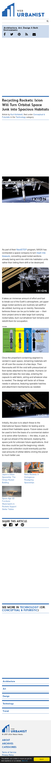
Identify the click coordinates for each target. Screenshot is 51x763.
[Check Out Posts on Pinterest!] (19, 34)
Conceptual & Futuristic (20, 610)
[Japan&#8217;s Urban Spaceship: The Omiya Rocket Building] (11, 467)
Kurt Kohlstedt (16, 114)
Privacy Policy (8, 755)
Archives (7, 743)
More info (25, 761)
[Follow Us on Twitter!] (11, 34)
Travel (6, 711)
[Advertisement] (25, 66)
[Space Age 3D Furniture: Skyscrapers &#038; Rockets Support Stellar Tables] (11, 491)
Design (26, 27)
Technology (21, 117)
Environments (11, 30)
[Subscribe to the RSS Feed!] (26, 34)
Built (35, 27)
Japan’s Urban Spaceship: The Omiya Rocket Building (9, 478)
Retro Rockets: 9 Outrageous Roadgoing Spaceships (31, 478)
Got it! (42, 759)
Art (20, 27)
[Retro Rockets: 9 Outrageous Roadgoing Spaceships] (34, 467)
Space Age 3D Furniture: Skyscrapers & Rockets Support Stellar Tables (9, 503)
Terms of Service (9, 752)
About (6, 739)
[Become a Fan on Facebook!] (5, 34)
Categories (9, 746)
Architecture (10, 27)
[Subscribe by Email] (34, 34)
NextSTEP (21, 249)
